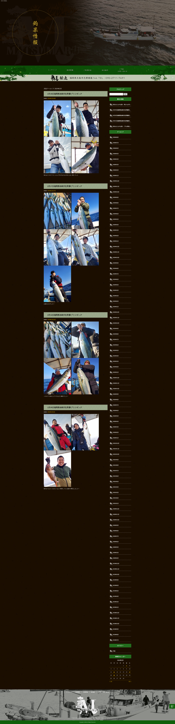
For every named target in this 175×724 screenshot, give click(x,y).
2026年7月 (116, 142)
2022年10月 (116, 388)
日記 (114, 651)
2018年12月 (116, 612)
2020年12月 (116, 509)
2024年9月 (116, 263)
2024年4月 (116, 290)
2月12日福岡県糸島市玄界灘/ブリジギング (64, 315)
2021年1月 (116, 503)
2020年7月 (116, 536)
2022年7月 (116, 405)
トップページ (52, 70)
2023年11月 (116, 317)
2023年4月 (116, 356)
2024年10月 (116, 257)
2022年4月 (116, 421)
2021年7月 (116, 470)
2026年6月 (116, 148)
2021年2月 (116, 498)
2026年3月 (116, 164)
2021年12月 (116, 443)
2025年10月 (116, 192)
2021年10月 (116, 454)
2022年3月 (116, 427)
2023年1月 (116, 372)
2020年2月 (116, 558)
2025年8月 (116, 203)
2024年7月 (116, 274)
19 (114, 675)
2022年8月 (116, 399)
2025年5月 (116, 219)
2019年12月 (116, 563)
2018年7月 (116, 640)
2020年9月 (116, 525)
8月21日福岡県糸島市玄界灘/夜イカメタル (122, 121)
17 (129, 672)
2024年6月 (116, 279)
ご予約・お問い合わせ (122, 70)
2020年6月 (116, 541)
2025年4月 (116, 224)
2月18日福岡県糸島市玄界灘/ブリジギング (64, 94)
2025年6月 (116, 213)
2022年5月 (116, 416)
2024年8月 (116, 268)
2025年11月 (116, 186)
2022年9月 (116, 394)
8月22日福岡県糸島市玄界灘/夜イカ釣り (122, 115)
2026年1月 (116, 175)
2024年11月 (116, 252)
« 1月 (110, 681)
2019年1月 (116, 607)
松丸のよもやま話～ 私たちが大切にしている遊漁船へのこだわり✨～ (122, 104)
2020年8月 (116, 530)
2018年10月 (116, 623)
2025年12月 (116, 181)
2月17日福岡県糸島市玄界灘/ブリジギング (64, 186)
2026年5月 (116, 153)
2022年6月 (116, 410)
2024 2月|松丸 (4, 0)
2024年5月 (116, 285)
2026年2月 (116, 170)
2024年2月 (116, 301)
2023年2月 (116, 367)
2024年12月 (116, 246)
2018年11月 (116, 618)
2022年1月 (116, 438)
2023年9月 (116, 328)
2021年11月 (116, 448)
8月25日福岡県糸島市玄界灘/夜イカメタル (122, 110)
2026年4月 (116, 159)
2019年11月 (116, 569)
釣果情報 (70, 70)
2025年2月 (116, 235)
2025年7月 (116, 208)
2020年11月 (116, 514)
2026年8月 (116, 137)
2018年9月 (116, 629)
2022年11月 (116, 383)
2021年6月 (116, 476)
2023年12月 (116, 312)
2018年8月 (116, 634)
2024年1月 (116, 306)
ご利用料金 (87, 70)
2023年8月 (116, 334)
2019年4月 (116, 596)
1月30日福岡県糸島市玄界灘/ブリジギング (64, 407)
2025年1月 (116, 241)
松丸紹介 (105, 70)
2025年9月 (116, 197)
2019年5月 (116, 591)
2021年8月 (116, 465)
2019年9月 (116, 580)
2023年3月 (116, 361)
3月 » (130, 681)
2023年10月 (116, 323)
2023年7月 (116, 339)
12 (114, 672)
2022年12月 (116, 377)
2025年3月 (116, 230)
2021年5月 (116, 481)
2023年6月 (116, 345)
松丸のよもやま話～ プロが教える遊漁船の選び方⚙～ (122, 126)
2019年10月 (116, 574)
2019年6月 (116, 585)
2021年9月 (116, 459)
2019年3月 (116, 601)
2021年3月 (116, 492)
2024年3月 (116, 295)
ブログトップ (120, 89)
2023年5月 (116, 350)
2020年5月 (116, 547)
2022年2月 (116, 432)
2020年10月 (116, 520)
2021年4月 (116, 487)
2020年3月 (116, 552)
